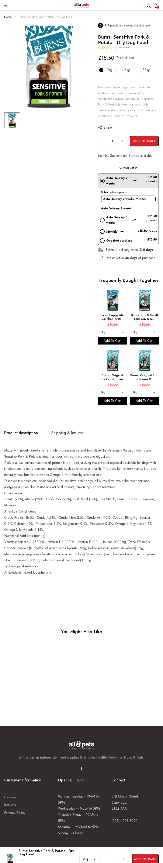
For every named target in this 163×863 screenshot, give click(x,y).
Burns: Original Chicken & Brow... (112, 377)
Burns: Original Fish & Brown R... (144, 377)
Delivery (10, 797)
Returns (10, 804)
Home (7, 17)
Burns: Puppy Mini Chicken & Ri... (112, 317)
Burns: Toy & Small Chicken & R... (144, 317)
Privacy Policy (14, 812)
